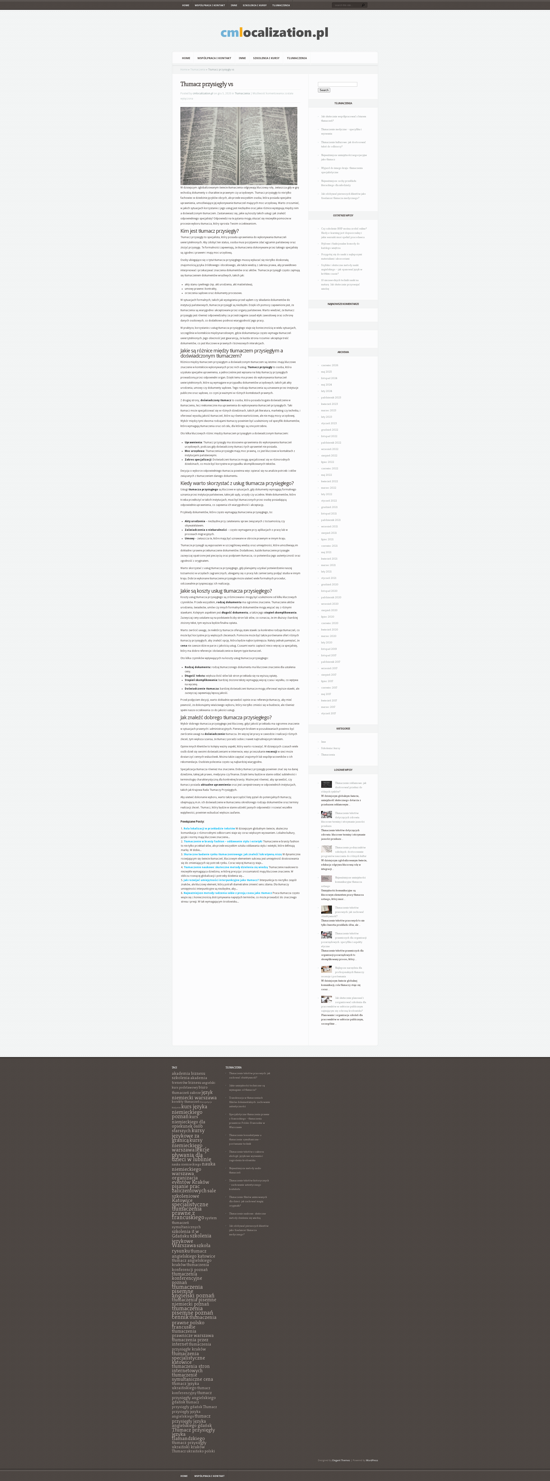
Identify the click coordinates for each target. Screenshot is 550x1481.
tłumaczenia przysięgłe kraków (191, 1346)
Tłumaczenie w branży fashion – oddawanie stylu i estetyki (223, 841)
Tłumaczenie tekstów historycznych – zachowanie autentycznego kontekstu (249, 1185)
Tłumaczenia (281, 5)
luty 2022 (326, 494)
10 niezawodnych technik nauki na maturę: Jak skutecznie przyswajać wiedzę (340, 284)
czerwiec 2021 (329, 546)
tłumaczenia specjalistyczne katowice (188, 1357)
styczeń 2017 (328, 713)
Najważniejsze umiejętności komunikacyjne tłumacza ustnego (343, 882)
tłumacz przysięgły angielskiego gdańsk (194, 1397)
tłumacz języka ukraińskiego (185, 1386)
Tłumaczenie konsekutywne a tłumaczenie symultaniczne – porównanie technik (245, 1139)
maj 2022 (326, 475)
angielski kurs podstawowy (193, 1085)
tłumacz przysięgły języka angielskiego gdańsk (192, 1420)
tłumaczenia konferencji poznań (190, 1267)
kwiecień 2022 (329, 481)
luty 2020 (326, 642)
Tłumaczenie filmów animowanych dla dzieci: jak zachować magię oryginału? (248, 1201)
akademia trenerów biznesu (189, 1080)
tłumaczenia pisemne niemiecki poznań (194, 1301)
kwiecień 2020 (329, 629)
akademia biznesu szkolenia (188, 1075)
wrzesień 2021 (329, 526)
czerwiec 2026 (329, 365)
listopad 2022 (329, 436)
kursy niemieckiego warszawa (187, 1144)
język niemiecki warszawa (194, 1095)
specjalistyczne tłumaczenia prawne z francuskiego (190, 1211)
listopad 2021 (329, 513)
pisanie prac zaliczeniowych (189, 1188)
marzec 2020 (328, 636)
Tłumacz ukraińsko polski (193, 1451)
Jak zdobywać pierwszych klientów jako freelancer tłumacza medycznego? (249, 1230)
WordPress (372, 1460)
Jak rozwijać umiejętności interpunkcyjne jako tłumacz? (221, 880)
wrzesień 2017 (329, 668)
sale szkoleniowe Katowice (194, 1195)
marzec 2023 (328, 410)
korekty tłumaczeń (186, 1101)
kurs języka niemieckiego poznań (189, 1111)
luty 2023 (326, 417)
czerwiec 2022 (329, 468)
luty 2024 (326, 391)
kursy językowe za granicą (188, 1135)
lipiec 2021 (327, 539)
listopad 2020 (329, 591)
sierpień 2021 (329, 533)
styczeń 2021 (328, 578)
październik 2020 (331, 597)
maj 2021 (326, 552)
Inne (234, 5)
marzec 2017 (328, 707)
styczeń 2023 (329, 423)
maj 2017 (326, 694)
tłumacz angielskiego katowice (193, 1253)
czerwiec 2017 (329, 687)
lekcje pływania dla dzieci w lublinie (191, 1154)
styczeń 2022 (329, 500)
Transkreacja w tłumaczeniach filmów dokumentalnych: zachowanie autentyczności (249, 1102)
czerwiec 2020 (329, 623)
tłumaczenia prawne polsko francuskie (194, 1322)
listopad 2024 (329, 378)
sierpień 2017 (328, 674)
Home (185, 5)
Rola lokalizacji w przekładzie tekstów (209, 828)
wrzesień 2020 (330, 604)
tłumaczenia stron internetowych (191, 1368)
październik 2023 (331, 397)
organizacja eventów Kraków (190, 1179)
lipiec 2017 (327, 681)
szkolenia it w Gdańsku (185, 1233)
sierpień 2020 (329, 610)
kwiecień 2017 (329, 700)
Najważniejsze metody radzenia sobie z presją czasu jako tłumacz (228, 893)
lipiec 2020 (327, 616)
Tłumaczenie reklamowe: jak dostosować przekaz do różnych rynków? (343, 787)
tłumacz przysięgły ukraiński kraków (189, 1445)
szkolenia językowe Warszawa (191, 1240)
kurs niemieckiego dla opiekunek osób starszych (188, 1124)
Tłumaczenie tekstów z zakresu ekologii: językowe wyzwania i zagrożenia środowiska (246, 1156)
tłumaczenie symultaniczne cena (192, 1377)
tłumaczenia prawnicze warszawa (193, 1333)
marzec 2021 (328, 565)
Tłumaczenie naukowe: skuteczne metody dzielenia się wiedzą (226, 867)
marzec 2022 (328, 488)
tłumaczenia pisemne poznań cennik (192, 1312)
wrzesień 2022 (329, 449)
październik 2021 (331, 520)
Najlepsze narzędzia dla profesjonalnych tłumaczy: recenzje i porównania (343, 972)
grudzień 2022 (329, 429)
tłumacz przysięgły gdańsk (187, 1404)
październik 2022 (331, 442)
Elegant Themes (341, 1460)
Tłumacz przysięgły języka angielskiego (194, 1411)
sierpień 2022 (329, 455)
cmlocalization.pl (203, 93)
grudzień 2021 (329, 507)
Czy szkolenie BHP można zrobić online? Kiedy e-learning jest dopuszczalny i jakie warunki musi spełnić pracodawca (344, 233)
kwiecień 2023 (329, 404)
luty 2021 (326, 571)
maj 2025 (326, 371)
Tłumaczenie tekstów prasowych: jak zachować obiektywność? (342, 912)
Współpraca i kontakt (210, 5)
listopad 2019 (329, 649)
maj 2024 (326, 384)
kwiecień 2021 (329, 558)
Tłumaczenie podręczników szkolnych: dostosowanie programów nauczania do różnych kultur (344, 852)
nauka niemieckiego (186, 1164)
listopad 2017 (328, 655)
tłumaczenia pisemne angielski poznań (193, 1291)
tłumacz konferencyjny (191, 1390)
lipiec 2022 (327, 462)
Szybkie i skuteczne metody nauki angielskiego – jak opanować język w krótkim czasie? (341, 269)
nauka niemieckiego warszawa (193, 1168)
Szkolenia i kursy (255, 5)
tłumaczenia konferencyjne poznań (187, 1278)
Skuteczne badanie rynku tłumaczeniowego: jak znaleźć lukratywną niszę (233, 854)
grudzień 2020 (329, 584)
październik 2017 (330, 662)
